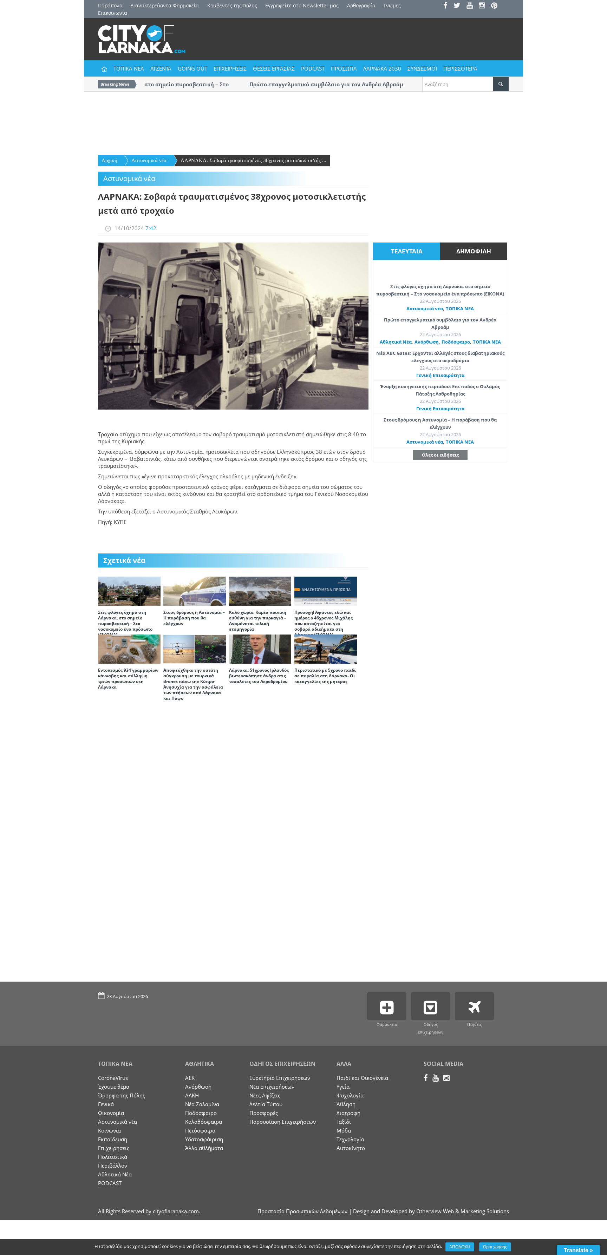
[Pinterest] (496, 6)
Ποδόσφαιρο (456, 342)
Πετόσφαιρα (200, 1130)
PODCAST (313, 68)
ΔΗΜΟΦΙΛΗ (473, 251)
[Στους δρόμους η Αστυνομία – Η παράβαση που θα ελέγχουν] (194, 590)
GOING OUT (192, 68)
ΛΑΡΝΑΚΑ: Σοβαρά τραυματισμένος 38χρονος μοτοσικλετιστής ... (253, 160)
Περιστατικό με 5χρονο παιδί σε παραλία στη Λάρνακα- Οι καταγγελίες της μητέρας (325, 675)
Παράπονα (110, 5)
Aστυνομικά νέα (149, 160)
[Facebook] (447, 6)
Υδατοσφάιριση (204, 1139)
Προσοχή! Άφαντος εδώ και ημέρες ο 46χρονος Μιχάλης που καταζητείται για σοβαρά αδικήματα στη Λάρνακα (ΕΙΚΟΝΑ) (323, 623)
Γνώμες (392, 5)
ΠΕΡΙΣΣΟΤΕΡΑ (460, 68)
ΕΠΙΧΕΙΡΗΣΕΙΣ (230, 68)
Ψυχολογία (350, 1095)
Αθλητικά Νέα (396, 342)
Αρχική (109, 160)
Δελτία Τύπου (265, 1104)
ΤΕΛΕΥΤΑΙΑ (407, 251)
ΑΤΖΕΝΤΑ (160, 68)
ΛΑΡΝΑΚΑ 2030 (382, 68)
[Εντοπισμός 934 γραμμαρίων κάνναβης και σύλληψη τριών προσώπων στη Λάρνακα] (129, 648)
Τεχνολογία (350, 1139)
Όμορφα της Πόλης (121, 1095)
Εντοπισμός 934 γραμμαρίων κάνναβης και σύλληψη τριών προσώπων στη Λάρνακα (128, 678)
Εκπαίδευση (112, 1139)
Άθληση (346, 1104)
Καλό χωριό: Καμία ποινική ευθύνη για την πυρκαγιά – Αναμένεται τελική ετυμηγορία (257, 620)
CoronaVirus (113, 1077)
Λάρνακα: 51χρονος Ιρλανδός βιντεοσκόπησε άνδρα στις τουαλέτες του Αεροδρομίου (259, 675)
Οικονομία (111, 1112)
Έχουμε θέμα (113, 1086)
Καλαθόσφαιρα (203, 1121)
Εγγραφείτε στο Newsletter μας (302, 5)
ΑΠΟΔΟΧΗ (459, 1246)
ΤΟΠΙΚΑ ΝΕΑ (128, 68)
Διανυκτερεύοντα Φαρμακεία (165, 5)
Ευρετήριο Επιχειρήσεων (279, 1077)
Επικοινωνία (112, 12)
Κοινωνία (109, 1130)
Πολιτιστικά (112, 1156)
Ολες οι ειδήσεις (440, 455)
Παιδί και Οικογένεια (362, 1077)
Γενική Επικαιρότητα (440, 375)
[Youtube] (471, 6)
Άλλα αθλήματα (204, 1147)
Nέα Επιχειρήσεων (271, 1086)
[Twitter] (459, 6)
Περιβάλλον (112, 1165)
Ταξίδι (344, 1121)
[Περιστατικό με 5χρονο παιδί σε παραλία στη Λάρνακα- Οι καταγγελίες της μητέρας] (325, 648)
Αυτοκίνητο (351, 1147)
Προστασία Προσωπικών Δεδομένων (302, 1211)
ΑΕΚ (190, 1077)
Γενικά (106, 1104)
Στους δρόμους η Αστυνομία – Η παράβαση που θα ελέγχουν (194, 617)
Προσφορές (263, 1112)
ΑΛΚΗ (192, 1095)
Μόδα (344, 1130)
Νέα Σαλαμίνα (202, 1104)
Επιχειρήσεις (113, 1147)
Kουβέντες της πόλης (232, 5)
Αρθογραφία (361, 5)
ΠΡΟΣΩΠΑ (344, 68)
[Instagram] (484, 6)
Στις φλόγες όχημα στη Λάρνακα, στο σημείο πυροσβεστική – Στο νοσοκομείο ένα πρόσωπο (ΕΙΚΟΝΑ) (125, 623)
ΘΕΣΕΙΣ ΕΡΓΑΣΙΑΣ (274, 68)
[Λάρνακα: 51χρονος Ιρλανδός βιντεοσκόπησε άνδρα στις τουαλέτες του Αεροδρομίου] (260, 648)
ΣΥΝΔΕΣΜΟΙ (422, 68)
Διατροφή (348, 1112)
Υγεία (343, 1086)
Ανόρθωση (427, 342)
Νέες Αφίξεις (264, 1095)
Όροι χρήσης (495, 1246)
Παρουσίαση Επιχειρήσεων (282, 1121)
